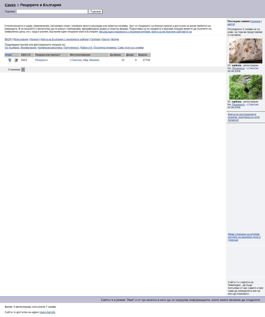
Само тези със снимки (131, 47)
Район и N (86, 47)
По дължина (12, 47)
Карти (105, 39)
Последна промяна (105, 47)
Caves (10, 5)
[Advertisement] (209, 8)
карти (231, 24)
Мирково (94, 60)
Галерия (95, 39)
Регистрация (20, 39)
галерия (255, 21)
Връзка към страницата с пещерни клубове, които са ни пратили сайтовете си (145, 31)
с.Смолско (76, 60)
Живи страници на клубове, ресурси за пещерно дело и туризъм (244, 237)
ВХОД (8, 39)
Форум (115, 39)
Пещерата (41, 60)
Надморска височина (50, 47)
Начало (34, 39)
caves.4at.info (47, 312)
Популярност (71, 47)
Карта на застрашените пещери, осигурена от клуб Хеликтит (244, 117)
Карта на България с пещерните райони (65, 39)
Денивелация (28, 47)
